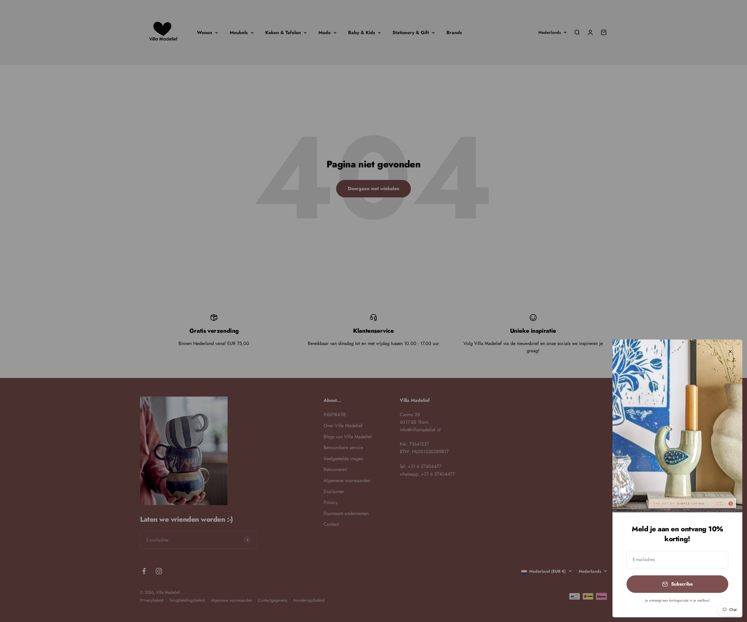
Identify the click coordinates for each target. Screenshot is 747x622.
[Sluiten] (730, 351)
